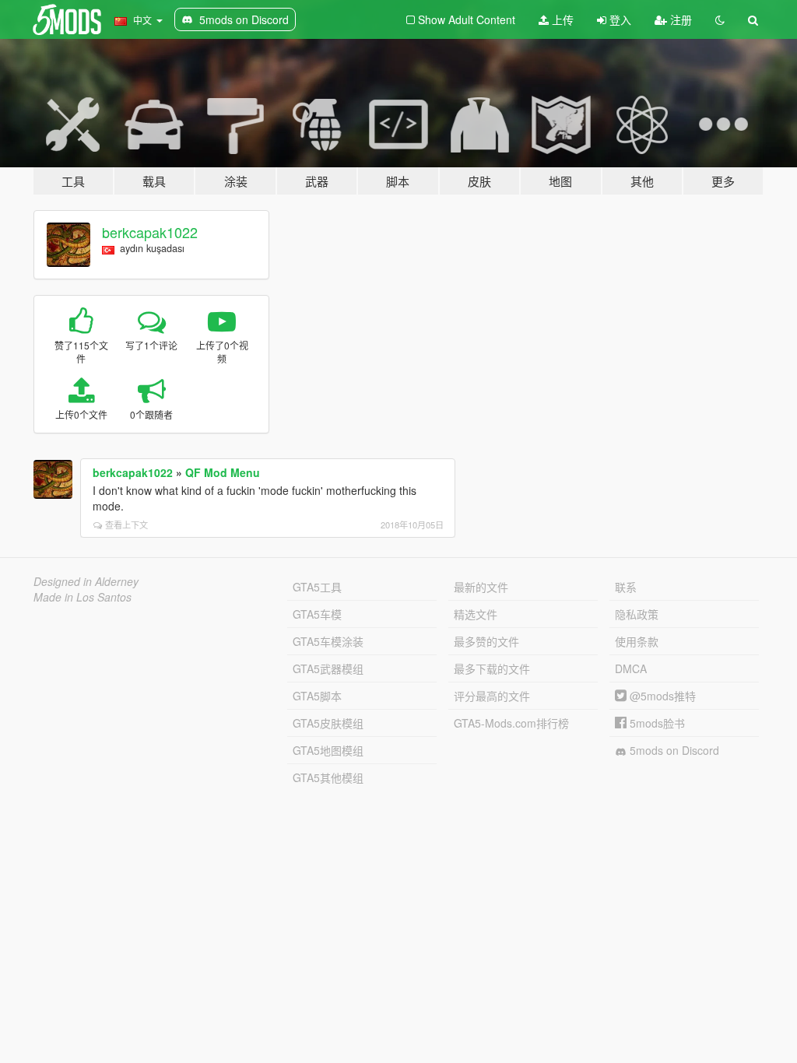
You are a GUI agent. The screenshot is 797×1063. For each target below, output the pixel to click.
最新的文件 (481, 587)
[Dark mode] (720, 19)
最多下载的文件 (492, 668)
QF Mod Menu (222, 472)
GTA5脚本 (317, 695)
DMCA (631, 668)
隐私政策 (636, 614)
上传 (561, 19)
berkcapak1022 (150, 232)
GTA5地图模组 (328, 750)
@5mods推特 (661, 695)
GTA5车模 (317, 614)
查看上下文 (126, 524)
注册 (679, 19)
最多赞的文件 (486, 641)
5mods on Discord (673, 750)
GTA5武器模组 (328, 668)
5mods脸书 (656, 723)
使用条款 (636, 641)
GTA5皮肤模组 (328, 723)
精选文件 (475, 614)
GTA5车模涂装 (328, 641)
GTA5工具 (317, 587)
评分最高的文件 (492, 695)
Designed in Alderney (86, 581)
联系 (626, 587)
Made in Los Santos (82, 597)
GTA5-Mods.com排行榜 (511, 723)
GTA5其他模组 (328, 777)
